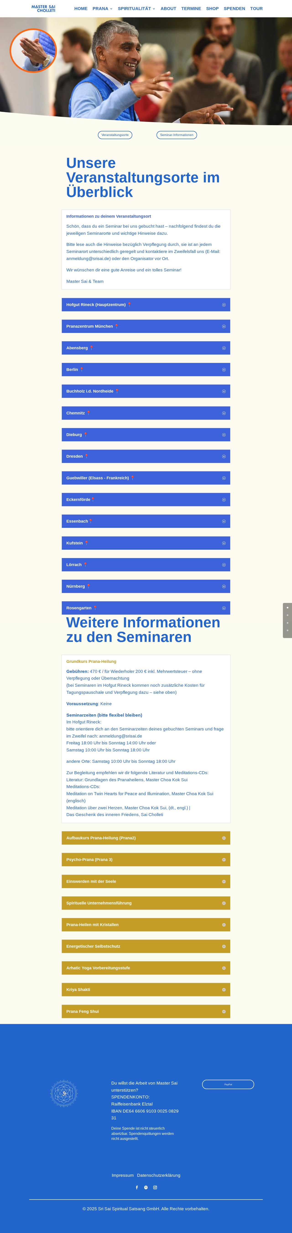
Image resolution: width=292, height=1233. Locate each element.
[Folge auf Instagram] (155, 1187)
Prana (100, 8)
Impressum (123, 1175)
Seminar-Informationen (176, 135)
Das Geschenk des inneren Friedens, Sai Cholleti (114, 814)
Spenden (234, 8)
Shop (212, 8)
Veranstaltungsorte (115, 135)
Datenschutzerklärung (158, 1175)
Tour (256, 8)
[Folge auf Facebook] (137, 1187)
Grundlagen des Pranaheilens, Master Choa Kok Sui (136, 779)
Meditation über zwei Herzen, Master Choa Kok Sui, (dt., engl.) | (128, 807)
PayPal (228, 1084)
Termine (191, 8)
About (168, 8)
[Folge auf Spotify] (146, 1187)
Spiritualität (134, 8)
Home (81, 8)
